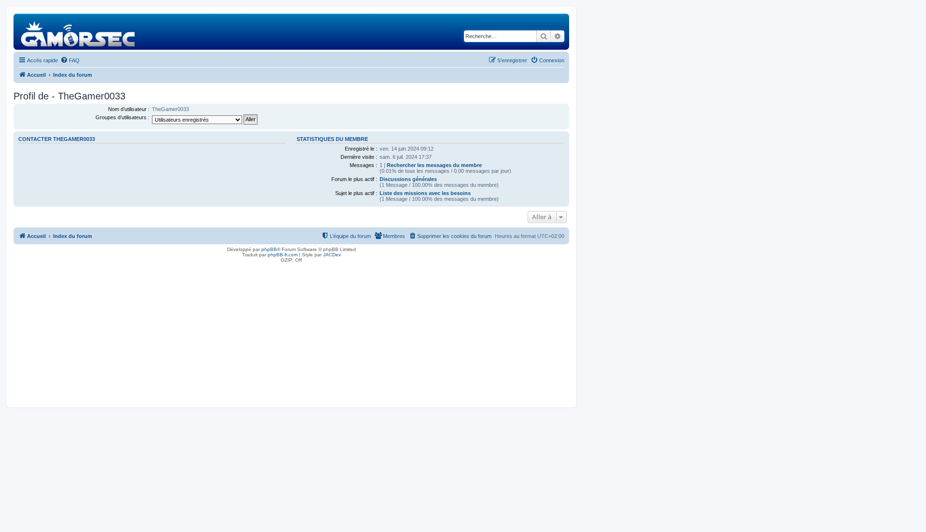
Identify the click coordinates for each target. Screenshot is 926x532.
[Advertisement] (291, 332)
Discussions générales (408, 179)
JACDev (332, 254)
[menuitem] (70, 60)
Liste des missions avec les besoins (425, 193)
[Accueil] (78, 31)
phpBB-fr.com (283, 254)
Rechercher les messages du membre (434, 165)
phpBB (269, 249)
